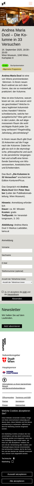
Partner (5, 401)
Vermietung (20, 401)
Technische (6, 458)
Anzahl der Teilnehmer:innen (14, 279)
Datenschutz (20, 405)
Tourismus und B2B (23, 397)
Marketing (6, 462)
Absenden (17, 298)
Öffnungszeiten (8, 397)
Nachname (6, 255)
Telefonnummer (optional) (12, 271)
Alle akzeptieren (17, 481)
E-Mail (4, 263)
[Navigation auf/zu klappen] (30, 3)
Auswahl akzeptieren (17, 474)
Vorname (5, 247)
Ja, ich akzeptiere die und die (17, 293)
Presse (5, 405)
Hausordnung (13, 294)
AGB (25, 292)
